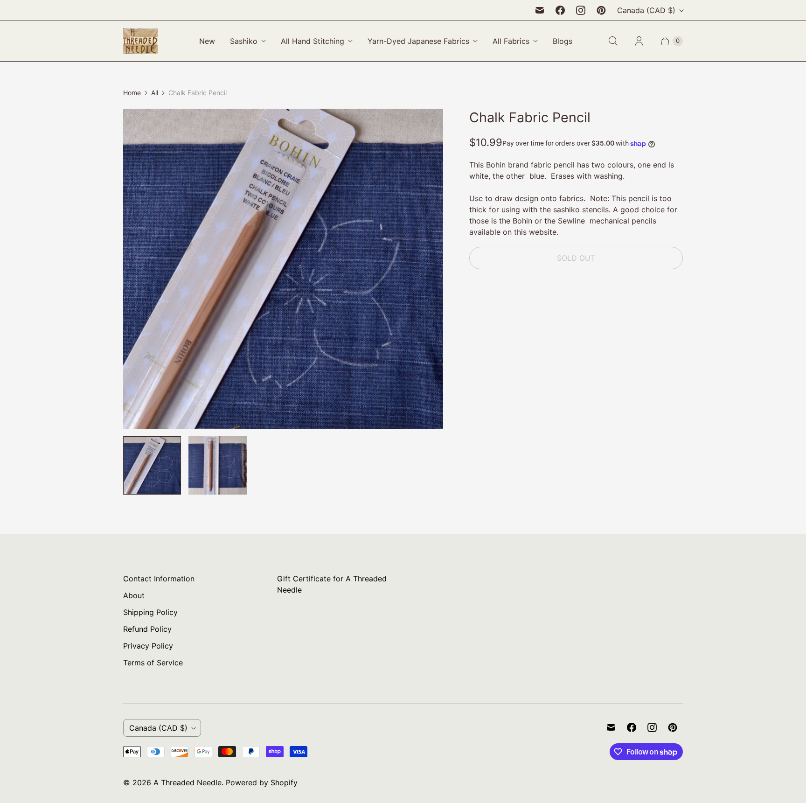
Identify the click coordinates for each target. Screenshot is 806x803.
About (134, 595)
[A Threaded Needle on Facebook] (560, 10)
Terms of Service (153, 662)
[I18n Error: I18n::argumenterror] (152, 465)
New (207, 41)
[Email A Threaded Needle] (539, 10)
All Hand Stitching (312, 41)
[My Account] (639, 41)
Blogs (562, 41)
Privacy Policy (148, 645)
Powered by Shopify (262, 782)
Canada (646, 10)
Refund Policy (147, 629)
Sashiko (243, 41)
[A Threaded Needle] (140, 41)
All (154, 93)
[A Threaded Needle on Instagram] (580, 10)
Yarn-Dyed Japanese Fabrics (418, 41)
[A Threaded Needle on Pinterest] (601, 10)
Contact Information (159, 578)
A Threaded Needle (187, 782)
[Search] (613, 41)
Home (132, 93)
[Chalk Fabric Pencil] (283, 269)
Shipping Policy (150, 612)
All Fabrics (511, 41)
